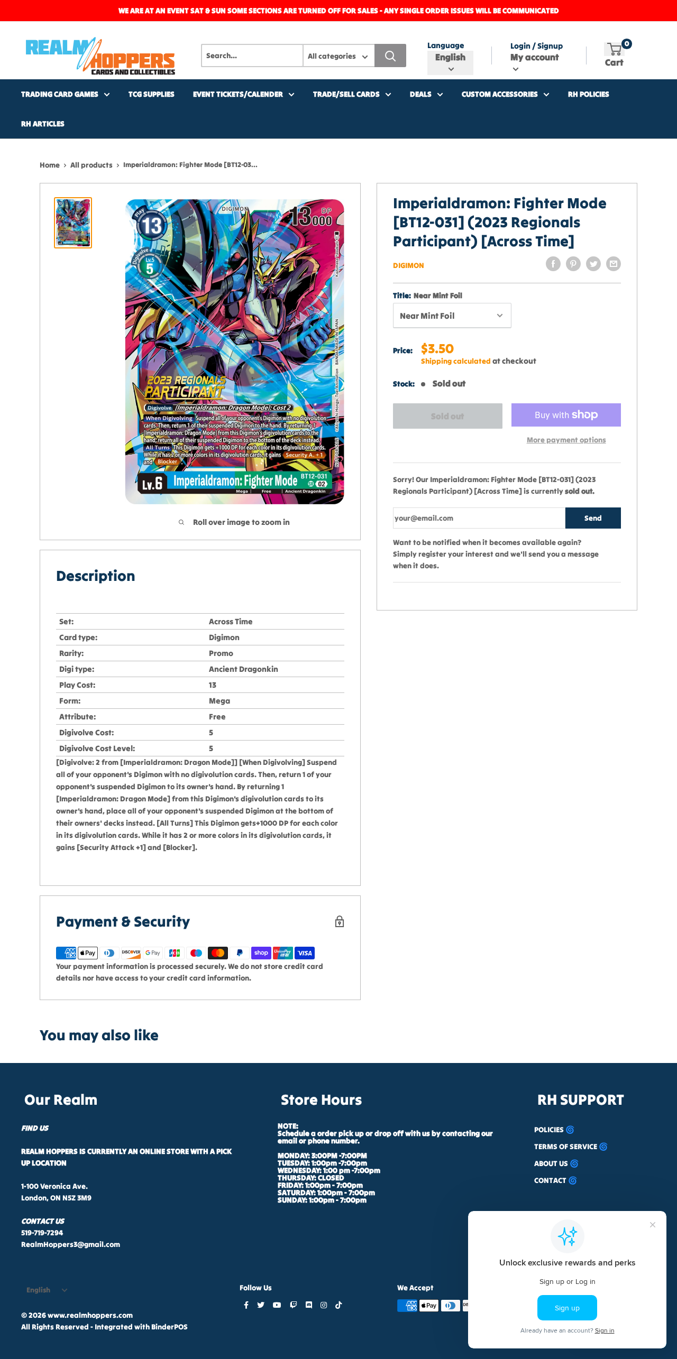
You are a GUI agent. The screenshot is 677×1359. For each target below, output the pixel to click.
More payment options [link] (566, 440)
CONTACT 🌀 (555, 1180)
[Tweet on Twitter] (593, 263)
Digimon (408, 265)
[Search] (390, 55)
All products (91, 165)
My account (534, 57)
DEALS (421, 94)
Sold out (447, 416)
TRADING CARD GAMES (59, 94)
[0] (614, 49)
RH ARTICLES (43, 123)
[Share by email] (613, 263)
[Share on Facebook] (553, 263)
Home (50, 165)
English (38, 1290)
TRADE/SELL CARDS (346, 94)
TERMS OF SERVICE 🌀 (571, 1146)
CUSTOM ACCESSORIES (500, 94)
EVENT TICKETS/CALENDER (238, 94)
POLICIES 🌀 (554, 1129)
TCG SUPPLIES (152, 94)
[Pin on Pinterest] (573, 263)
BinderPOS (169, 1327)
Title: (427, 295)
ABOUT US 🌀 (556, 1163)
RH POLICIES (588, 94)
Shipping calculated (456, 361)
